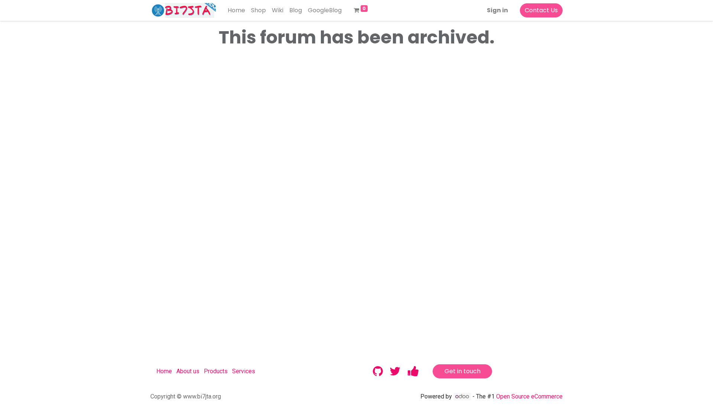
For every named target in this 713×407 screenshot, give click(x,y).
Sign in (497, 10)
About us (187, 371)
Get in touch (463, 371)
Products (216, 371)
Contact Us (541, 10)
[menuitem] (236, 10)
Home (164, 371)
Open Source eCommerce (529, 396)
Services (243, 371)
